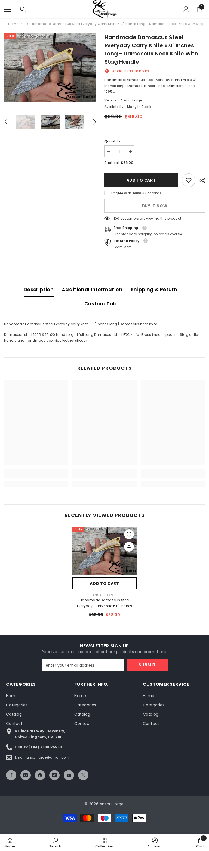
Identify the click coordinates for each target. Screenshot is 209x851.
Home (13, 23)
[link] (188, 180)
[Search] (23, 9)
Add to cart (141, 180)
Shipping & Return (154, 289)
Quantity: (112, 141)
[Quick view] (129, 547)
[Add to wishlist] (129, 534)
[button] (6, 122)
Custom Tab (100, 303)
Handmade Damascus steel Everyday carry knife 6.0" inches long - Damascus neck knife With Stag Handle (104, 603)
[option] (50, 67)
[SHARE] (200, 180)
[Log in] (186, 9)
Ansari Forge (131, 100)
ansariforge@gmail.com (47, 757)
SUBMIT (147, 665)
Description (39, 289)
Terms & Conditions (147, 193)
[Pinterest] (40, 775)
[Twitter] (83, 775)
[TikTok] (54, 775)
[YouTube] (69, 775)
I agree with (121, 193)
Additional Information (92, 289)
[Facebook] (11, 775)
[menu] (7, 9)
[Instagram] (25, 775)
